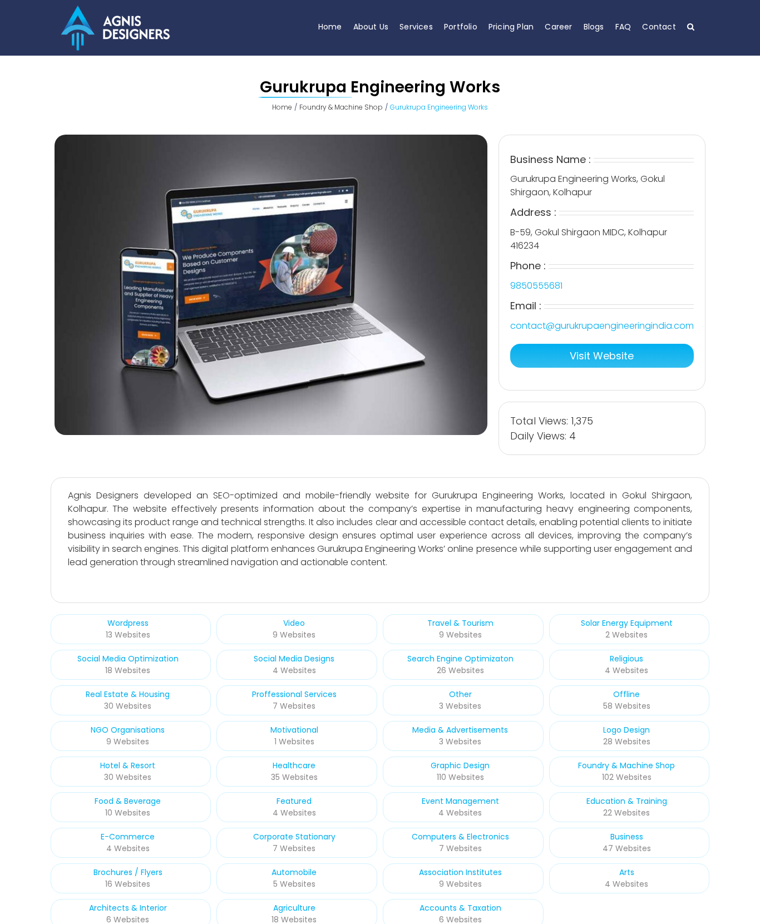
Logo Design (626, 729)
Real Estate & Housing (128, 694)
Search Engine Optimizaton (460, 658)
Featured (294, 801)
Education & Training (626, 801)
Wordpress (128, 623)
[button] (690, 26)
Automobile (294, 872)
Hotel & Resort (127, 765)
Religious (626, 658)
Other (460, 694)
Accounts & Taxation (460, 907)
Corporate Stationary (294, 836)
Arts (626, 872)
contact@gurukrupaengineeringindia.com (602, 325)
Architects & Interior (128, 907)
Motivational (294, 729)
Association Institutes (460, 872)
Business (626, 836)
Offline (626, 694)
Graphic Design (460, 765)
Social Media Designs (294, 658)
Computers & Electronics (460, 836)
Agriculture (294, 907)
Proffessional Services (294, 694)
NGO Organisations (128, 729)
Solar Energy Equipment (627, 623)
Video (294, 623)
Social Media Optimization (128, 658)
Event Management (460, 801)
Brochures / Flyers (127, 872)
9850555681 (536, 285)
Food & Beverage (128, 801)
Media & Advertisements (460, 729)
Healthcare (294, 765)
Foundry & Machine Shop (626, 765)
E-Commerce (128, 836)
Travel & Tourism (460, 623)
